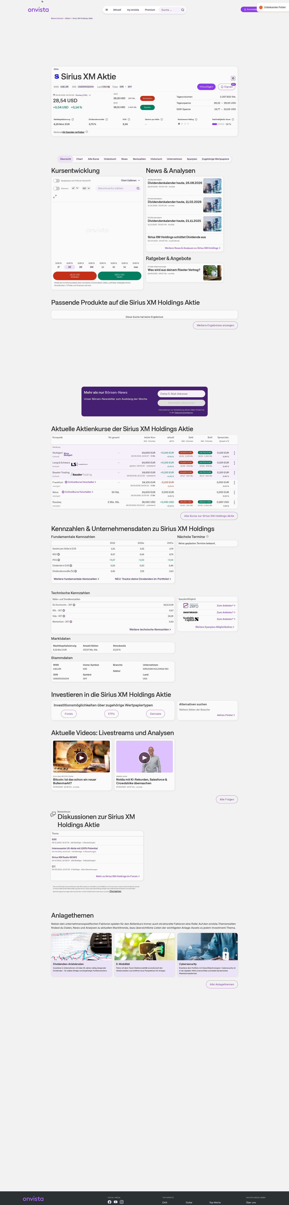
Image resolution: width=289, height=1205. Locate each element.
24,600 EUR (186, 452)
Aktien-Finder (225, 715)
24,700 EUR (205, 452)
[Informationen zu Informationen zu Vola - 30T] (64, 616)
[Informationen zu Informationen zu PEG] (58, 559)
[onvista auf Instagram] (121, 1202)
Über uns (251, 1202)
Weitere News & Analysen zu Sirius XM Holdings (191, 248)
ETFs (111, 713)
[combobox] (118, 188)
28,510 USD (205, 501)
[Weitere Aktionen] (234, 453)
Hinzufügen (206, 86)
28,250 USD (186, 501)
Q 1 (53, 866)
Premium (150, 9)
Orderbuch (110, 159)
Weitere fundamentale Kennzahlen (75, 579)
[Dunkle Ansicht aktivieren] (42, 1)
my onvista (133, 9)
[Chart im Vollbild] (55, 196)
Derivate (155, 713)
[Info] (72, 119)
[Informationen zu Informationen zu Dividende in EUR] (71, 565)
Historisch (156, 159)
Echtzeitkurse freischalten (81, 482)
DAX (164, 1202)
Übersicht (65, 159)
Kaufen (147, 107)
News (124, 159)
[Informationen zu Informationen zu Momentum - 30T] (71, 621)
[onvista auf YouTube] (115, 1202)
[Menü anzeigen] (107, 10)
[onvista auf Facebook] (109, 1202)
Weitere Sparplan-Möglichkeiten (213, 627)
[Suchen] (182, 9)
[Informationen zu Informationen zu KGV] (58, 554)
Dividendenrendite (96, 119)
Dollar (189, 1202)
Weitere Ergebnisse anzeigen (215, 325)
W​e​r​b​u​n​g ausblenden (171, 41)
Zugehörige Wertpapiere (215, 159)
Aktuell (117, 9)
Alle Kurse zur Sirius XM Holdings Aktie (209, 516)
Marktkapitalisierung (62, 119)
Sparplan (192, 159)
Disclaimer (115, 891)
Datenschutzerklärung (184, 412)
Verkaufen (147, 98)
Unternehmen (174, 159)
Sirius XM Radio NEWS (64, 857)
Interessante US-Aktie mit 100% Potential (75, 848)
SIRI (54, 839)
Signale (228, 86)
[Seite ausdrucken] (233, 78)
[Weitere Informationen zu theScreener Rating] (183, 124)
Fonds (69, 713)
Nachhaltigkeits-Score (221, 119)
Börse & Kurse (57, 18)
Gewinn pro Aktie (152, 119)
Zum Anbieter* (225, 605)
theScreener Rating (186, 119)
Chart (79, 159)
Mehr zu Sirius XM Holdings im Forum (117, 876)
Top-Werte (215, 1202)
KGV (125, 119)
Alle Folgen (227, 799)
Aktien (67, 18)
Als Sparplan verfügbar (73, 132)
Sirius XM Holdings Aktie (83, 18)
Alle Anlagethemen (222, 984)
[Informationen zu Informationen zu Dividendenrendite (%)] (75, 571)
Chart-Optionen (129, 180)
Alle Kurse (93, 159)
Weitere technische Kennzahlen (149, 629)
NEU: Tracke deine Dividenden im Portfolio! (142, 579)
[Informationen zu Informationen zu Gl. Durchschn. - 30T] (74, 604)
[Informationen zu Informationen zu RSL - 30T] (64, 610)
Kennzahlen (139, 159)
